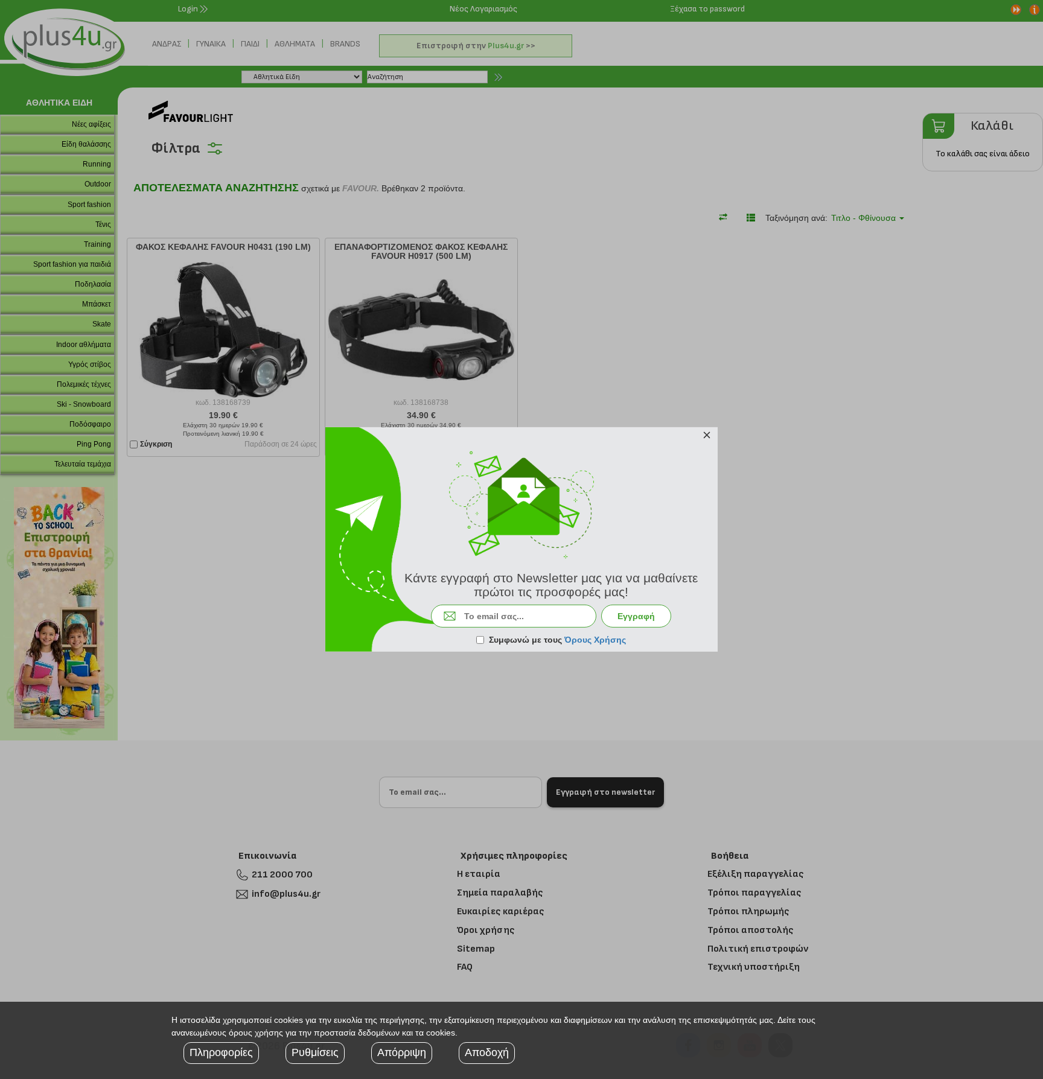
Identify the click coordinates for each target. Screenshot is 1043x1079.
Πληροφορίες (221, 1052)
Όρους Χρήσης (595, 640)
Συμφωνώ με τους (557, 640)
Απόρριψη (401, 1052)
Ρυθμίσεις (315, 1052)
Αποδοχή (487, 1052)
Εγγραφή (636, 616)
